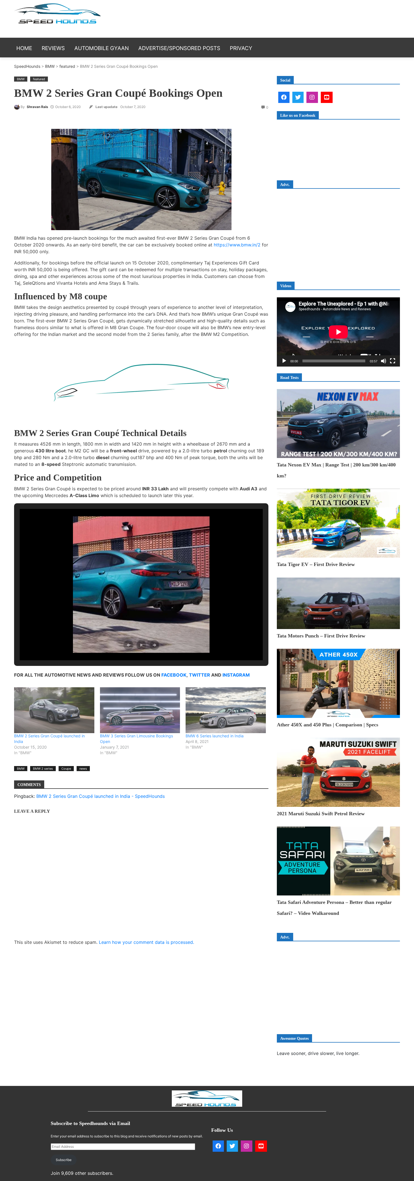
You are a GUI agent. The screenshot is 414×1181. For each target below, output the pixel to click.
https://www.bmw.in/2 (237, 245)
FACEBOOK (173, 675)
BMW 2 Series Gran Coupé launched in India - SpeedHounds (100, 796)
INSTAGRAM (236, 675)
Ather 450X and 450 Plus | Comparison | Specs (327, 725)
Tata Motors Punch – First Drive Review (321, 636)
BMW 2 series (43, 769)
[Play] (284, 361)
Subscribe (64, 1160)
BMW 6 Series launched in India (215, 735)
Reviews (53, 48)
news (83, 769)
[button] (128, 645)
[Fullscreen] (392, 361)
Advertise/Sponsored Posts (179, 48)
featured (67, 66)
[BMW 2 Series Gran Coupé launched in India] (54, 710)
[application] (338, 332)
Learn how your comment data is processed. (146, 942)
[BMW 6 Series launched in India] (226, 710)
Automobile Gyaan (101, 48)
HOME (24, 48)
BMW (50, 66)
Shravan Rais (37, 107)
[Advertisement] (309, 18)
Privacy (241, 48)
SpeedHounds (27, 66)
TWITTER (199, 675)
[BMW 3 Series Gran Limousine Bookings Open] (140, 710)
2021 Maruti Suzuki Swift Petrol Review (321, 813)
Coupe (66, 769)
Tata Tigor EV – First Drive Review (316, 564)
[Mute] (383, 361)
